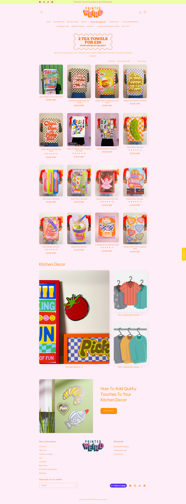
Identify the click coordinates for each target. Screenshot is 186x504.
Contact (42, 447)
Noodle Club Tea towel (79, 247)
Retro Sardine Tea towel (51, 247)
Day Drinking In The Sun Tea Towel (51, 97)
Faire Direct (118, 454)
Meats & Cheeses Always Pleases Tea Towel (79, 150)
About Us (42, 450)
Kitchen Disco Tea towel (135, 199)
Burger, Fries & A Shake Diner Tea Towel (107, 101)
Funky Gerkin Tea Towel (135, 147)
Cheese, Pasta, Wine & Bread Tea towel (135, 248)
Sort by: (112, 61)
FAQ (40, 458)
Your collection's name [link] (129, 315)
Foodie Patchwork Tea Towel (107, 149)
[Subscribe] (75, 485)
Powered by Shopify (100, 499)
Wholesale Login (120, 450)
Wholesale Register (121, 447)
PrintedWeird (89, 499)
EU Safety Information (48, 469)
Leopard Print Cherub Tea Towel (107, 199)
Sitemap (42, 473)
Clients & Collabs (46, 454)
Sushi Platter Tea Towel (79, 199)
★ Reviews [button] (184, 254)
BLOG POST (109, 411)
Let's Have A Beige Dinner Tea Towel (79, 101)
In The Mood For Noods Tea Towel (107, 245)
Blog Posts (43, 465)
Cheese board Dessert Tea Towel (135, 101)
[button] (41, 12)
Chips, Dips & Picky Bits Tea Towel (51, 150)
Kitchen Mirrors (73, 367)
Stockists (42, 462)
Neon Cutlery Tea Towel (51, 199)
